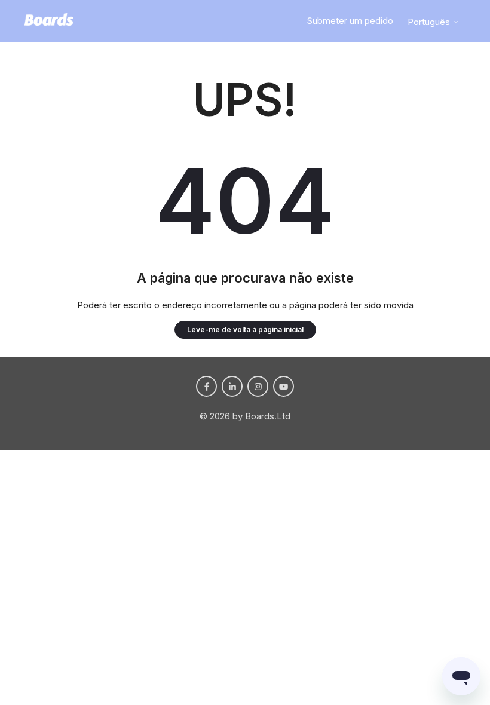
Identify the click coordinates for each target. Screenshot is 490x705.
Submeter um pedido (350, 20)
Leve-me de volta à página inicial (245, 329)
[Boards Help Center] (49, 21)
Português (430, 22)
